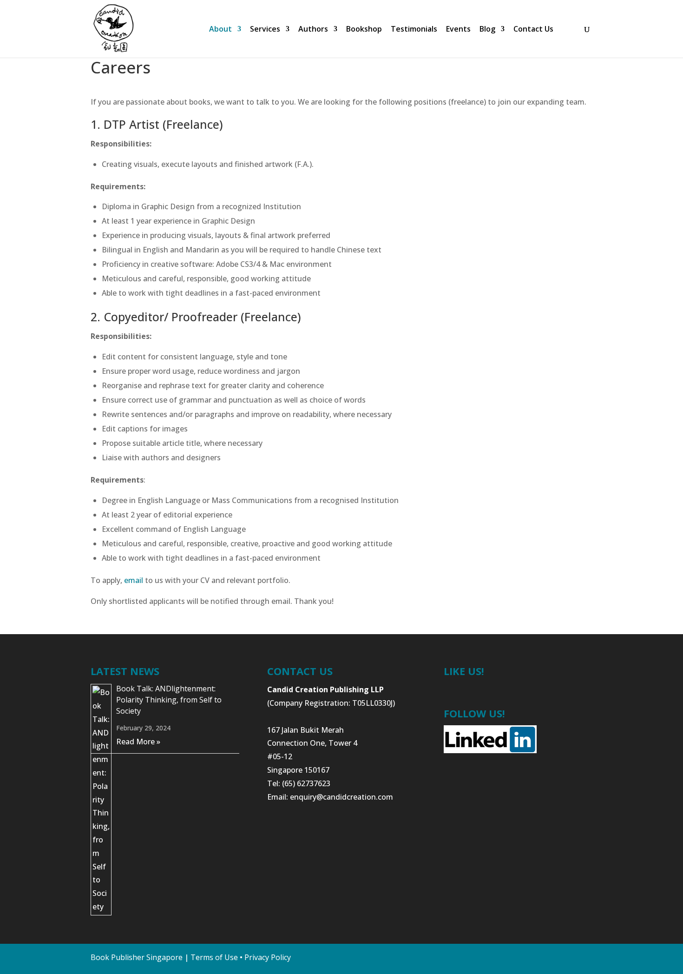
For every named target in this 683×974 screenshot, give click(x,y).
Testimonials (414, 30)
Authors (313, 30)
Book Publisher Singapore (137, 957)
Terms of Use (214, 957)
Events (458, 30)
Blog (487, 30)
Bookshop (364, 30)
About (220, 30)
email (133, 580)
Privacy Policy (267, 957)
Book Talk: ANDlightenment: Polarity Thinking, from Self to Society (169, 699)
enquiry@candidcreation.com (341, 797)
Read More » (138, 741)
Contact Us (533, 30)
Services (265, 30)
